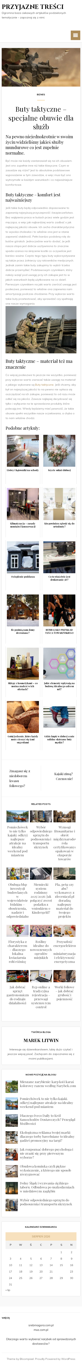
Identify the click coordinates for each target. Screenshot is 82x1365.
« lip (8, 1290)
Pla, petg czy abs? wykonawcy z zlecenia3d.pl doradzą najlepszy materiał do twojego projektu (64, 900)
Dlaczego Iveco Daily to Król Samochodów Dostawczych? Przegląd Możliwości (47, 1119)
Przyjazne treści (33, 7)
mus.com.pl (41, 1330)
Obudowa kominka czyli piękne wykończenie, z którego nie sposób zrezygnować (45, 1170)
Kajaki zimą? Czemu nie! (63, 776)
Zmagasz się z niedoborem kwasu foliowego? (19, 778)
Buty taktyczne (44, 384)
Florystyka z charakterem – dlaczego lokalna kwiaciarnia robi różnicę (17, 951)
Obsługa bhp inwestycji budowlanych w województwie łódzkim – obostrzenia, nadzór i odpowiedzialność (19, 900)
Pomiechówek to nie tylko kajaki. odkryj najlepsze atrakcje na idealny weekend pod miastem (17, 841)
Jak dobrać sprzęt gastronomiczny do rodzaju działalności (18, 995)
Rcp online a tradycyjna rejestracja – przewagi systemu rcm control (41, 997)
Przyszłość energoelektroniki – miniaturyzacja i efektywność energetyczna (66, 951)
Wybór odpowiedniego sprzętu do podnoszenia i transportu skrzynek (41, 837)
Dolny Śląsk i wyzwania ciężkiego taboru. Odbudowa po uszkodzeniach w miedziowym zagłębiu (47, 1187)
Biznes (41, 94)
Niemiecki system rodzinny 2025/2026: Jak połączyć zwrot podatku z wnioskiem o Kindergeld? (41, 898)
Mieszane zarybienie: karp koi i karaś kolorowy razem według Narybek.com (48, 1084)
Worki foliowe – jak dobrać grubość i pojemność (64, 993)
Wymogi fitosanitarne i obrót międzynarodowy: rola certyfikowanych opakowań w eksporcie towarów (66, 843)
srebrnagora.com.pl (41, 1325)
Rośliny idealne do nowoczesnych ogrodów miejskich (41, 949)
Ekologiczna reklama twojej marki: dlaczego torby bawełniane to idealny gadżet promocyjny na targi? (47, 1136)
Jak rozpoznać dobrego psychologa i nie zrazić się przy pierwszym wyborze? (46, 1153)
